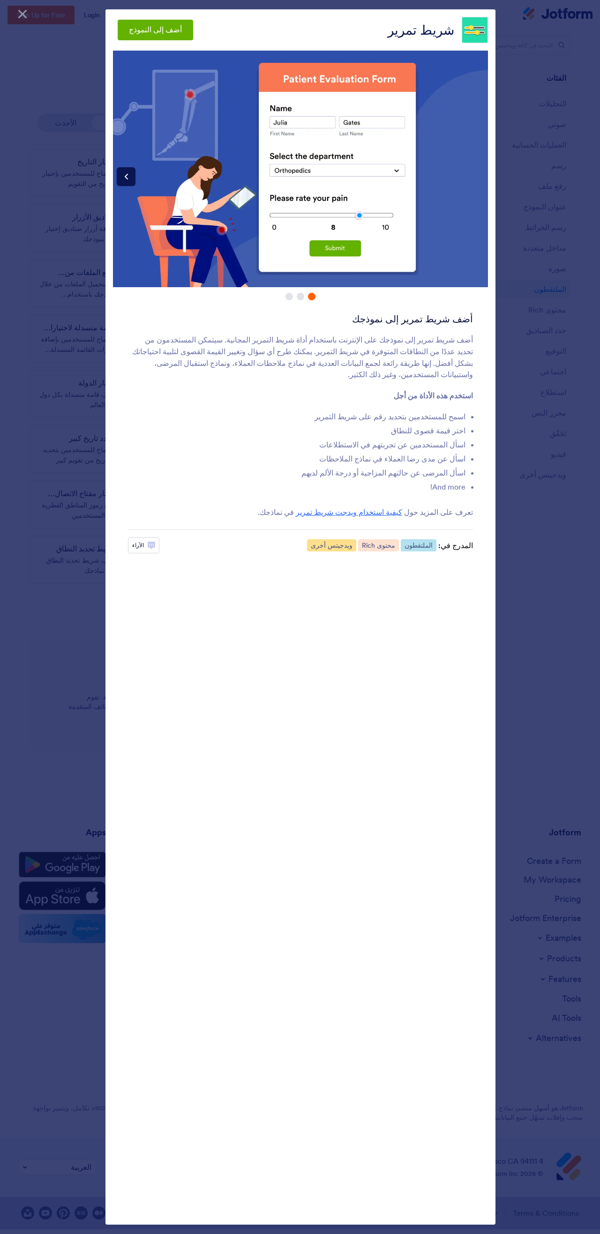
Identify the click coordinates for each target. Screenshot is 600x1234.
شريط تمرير (421, 29)
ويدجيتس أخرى (331, 545)
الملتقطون (419, 545)
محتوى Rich (378, 545)
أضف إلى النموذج (155, 29)
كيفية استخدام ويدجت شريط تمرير (349, 512)
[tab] (311, 296)
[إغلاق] (22, 14)
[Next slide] (126, 176)
